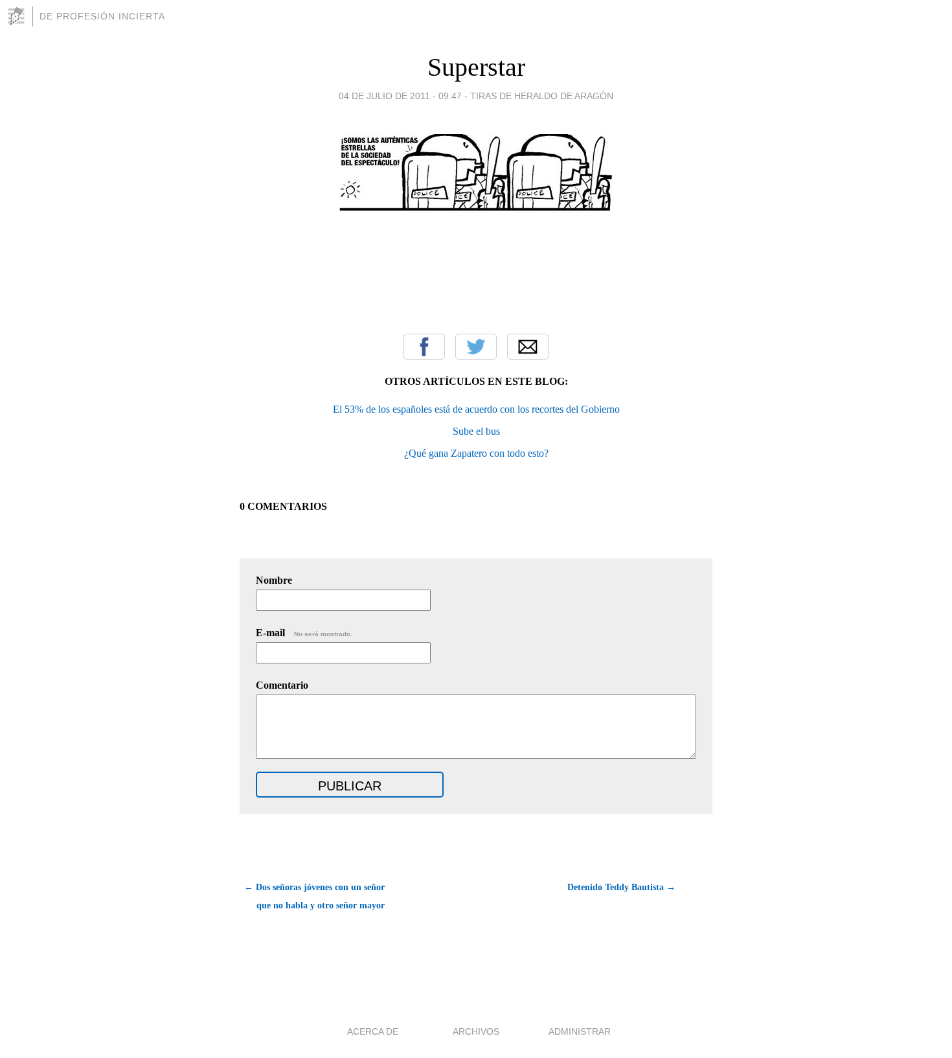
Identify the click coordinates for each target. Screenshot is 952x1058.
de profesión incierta (102, 16)
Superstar (476, 67)
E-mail (304, 632)
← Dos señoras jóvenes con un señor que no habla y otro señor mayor (314, 896)
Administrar (580, 1031)
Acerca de (372, 1031)
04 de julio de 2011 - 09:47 (400, 96)
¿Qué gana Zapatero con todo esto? (476, 453)
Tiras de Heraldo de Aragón (541, 96)
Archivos (476, 1031)
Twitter (476, 347)
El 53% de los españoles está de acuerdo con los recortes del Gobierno (476, 409)
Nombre (274, 580)
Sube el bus (476, 431)
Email (528, 347)
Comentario (282, 685)
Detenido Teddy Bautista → (621, 887)
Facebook (424, 347)
